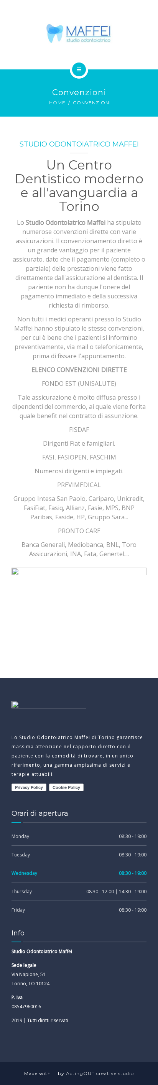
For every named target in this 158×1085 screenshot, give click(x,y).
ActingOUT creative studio (100, 1073)
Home (57, 102)
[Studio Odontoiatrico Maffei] (79, 33)
